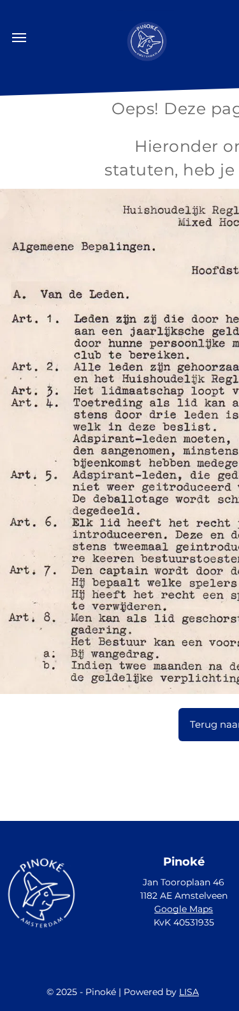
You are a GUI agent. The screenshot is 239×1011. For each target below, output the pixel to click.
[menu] (19, 37)
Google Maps (183, 909)
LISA (189, 992)
